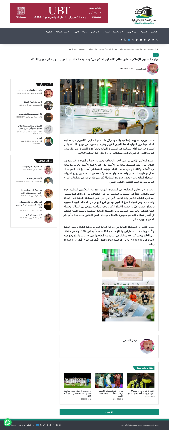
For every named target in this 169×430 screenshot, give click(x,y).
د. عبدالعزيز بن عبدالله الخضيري (30, 141)
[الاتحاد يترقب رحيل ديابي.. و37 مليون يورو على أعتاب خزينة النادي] (140, 380)
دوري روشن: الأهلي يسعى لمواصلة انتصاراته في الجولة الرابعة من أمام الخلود (77, 393)
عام (147, 49)
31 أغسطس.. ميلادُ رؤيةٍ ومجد (30, 114)
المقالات (106, 32)
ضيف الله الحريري (34, 218)
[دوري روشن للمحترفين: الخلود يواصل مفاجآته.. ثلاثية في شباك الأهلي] (109, 380)
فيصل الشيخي (141, 69)
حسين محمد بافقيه (34, 105)
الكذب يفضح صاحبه (34, 178)
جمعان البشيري (35, 196)
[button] (8, 422)
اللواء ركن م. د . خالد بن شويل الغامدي (28, 131)
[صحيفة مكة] (144, 15)
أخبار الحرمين (132, 32)
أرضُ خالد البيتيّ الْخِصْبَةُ (33, 102)
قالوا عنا (22, 425)
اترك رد (109, 412)
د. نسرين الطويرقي (34, 210)
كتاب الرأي (95, 32)
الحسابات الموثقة (62, 32)
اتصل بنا (49, 32)
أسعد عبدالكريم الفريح (33, 93)
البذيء (39, 138)
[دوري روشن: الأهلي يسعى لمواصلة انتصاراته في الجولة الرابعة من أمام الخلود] (77, 380)
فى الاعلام (30, 425)
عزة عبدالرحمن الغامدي (33, 117)
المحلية (144, 32)
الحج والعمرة (118, 32)
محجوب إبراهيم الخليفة (33, 181)
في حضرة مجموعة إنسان (32, 166)
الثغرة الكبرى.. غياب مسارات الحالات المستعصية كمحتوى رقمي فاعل (29, 204)
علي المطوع (36, 169)
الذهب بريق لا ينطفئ (34, 215)
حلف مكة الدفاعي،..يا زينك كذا (30, 90)
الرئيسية (153, 32)
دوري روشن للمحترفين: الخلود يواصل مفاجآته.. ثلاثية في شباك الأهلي (110, 393)
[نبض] (129, 40)
